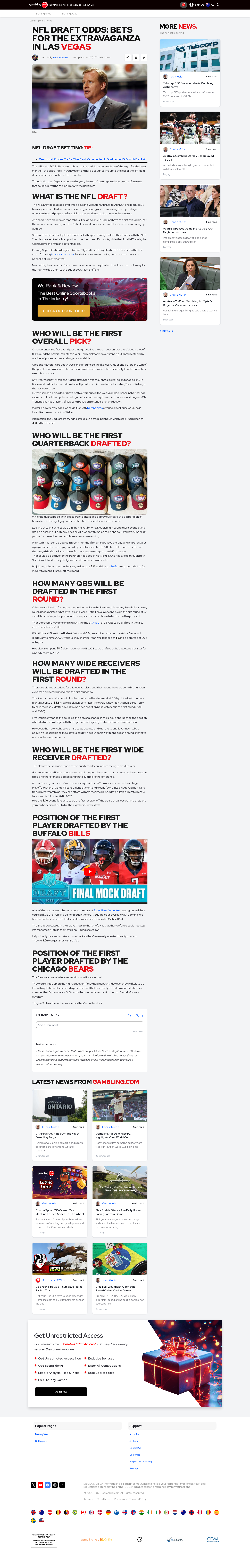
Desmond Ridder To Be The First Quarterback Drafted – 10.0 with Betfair (92, 159)
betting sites (95, 408)
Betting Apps (41, 1441)
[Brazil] (74, 1512)
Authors (133, 1441)
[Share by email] (135, 57)
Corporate (134, 1454)
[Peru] (199, 1512)
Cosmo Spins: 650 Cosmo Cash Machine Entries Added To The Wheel (60, 1212)
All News (165, 331)
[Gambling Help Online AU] (44, 1539)
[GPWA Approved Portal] (213, 1539)
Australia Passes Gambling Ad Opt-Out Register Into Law (188, 230)
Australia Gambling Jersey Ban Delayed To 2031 (188, 157)
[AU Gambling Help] (97, 1539)
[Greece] (116, 1512)
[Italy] (158, 1512)
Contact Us (135, 1448)
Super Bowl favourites (107, 910)
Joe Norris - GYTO (53, 1280)
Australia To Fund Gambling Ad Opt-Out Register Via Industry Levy (189, 303)
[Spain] (216, 1512)
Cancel (133, 1031)
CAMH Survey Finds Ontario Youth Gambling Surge (57, 1135)
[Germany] (108, 1512)
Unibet (96, 622)
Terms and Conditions (97, 1499)
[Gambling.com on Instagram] (55, 1494)
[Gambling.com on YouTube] (40, 1494)
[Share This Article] (127, 57)
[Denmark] (99, 1512)
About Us (134, 1434)
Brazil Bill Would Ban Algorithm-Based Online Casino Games (116, 1288)
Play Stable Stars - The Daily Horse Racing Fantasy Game (118, 1212)
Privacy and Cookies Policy (130, 1499)
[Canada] (83, 1512)
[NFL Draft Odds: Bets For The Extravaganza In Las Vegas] (41, 1512)
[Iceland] (124, 1512)
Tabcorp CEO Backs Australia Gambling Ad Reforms (188, 85)
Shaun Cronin (60, 57)
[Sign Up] (183, 5)
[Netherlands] (174, 1512)
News (49, 20)
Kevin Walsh (49, 1203)
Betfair (115, 566)
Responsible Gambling (140, 1461)
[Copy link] (144, 57)
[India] (141, 1512)
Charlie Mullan (50, 1127)
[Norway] (191, 1512)
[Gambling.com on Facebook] (48, 1494)
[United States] (41, 1520)
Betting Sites (41, 1434)
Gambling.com (36, 20)
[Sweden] (33, 1520)
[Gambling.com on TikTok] (62, 1494)
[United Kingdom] (33, 1512)
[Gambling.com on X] (33, 1494)
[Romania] (208, 1512)
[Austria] (49, 1512)
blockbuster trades (62, 254)
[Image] (89, 299)
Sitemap (133, 1468)
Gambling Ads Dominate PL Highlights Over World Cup (113, 1135)
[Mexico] (166, 1512)
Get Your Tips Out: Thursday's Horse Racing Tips (59, 1288)
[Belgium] (58, 1512)
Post (141, 1031)
